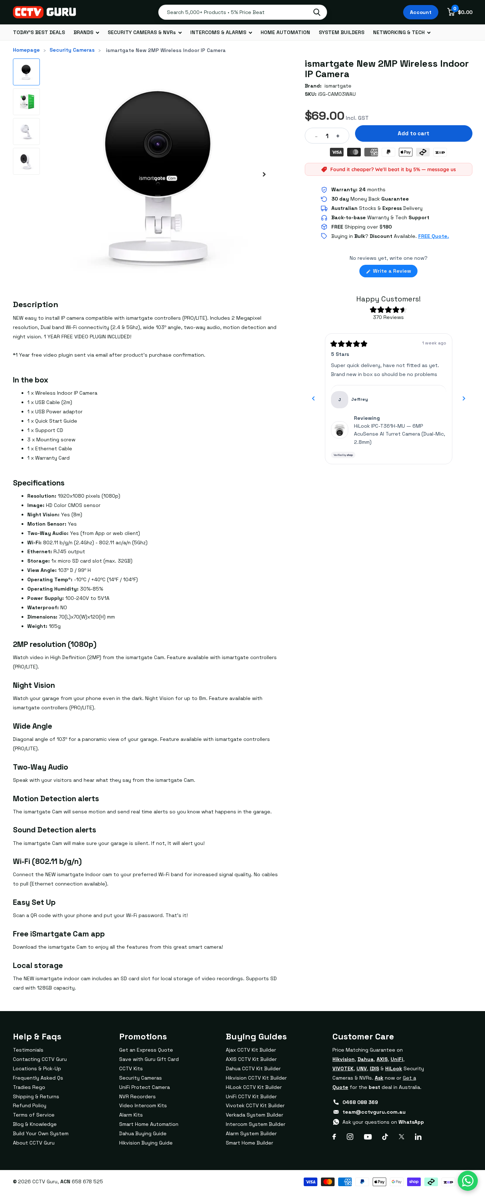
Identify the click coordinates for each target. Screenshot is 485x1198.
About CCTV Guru (34, 1143)
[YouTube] (368, 1137)
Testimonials (28, 1050)
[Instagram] (350, 1136)
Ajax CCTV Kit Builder (251, 1050)
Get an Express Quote (146, 1050)
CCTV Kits (131, 1068)
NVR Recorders (137, 1096)
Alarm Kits (131, 1115)
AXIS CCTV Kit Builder (251, 1059)
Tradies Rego (29, 1087)
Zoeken (317, 12)
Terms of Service (34, 1115)
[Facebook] (334, 1137)
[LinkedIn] (418, 1136)
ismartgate (338, 86)
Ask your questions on (383, 1122)
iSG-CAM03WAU (337, 94)
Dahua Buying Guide (143, 1133)
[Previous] (313, 398)
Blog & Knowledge (35, 1124)
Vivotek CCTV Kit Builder (255, 1105)
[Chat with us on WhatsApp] (468, 1181)
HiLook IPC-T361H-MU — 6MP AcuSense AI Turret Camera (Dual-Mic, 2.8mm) (399, 434)
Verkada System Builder (254, 1115)
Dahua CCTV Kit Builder (253, 1068)
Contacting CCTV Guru (40, 1059)
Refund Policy (29, 1105)
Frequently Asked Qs (38, 1078)
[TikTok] (385, 1136)
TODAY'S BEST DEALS (39, 32)
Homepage (26, 50)
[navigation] (26, 71)
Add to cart (413, 133)
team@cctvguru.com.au (374, 1112)
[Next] (463, 398)
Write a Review (395, 272)
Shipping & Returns (36, 1096)
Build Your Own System (41, 1133)
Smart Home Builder (249, 1143)
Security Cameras (72, 50)
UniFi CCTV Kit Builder (251, 1096)
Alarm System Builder (251, 1133)
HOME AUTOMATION (285, 32)
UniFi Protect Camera (144, 1087)
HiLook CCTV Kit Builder (254, 1087)
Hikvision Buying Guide (146, 1143)
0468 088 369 (360, 1102)
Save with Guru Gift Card (149, 1059)
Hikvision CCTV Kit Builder (256, 1078)
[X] (401, 1136)
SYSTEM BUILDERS (341, 32)
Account (421, 12)
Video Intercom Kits (143, 1105)
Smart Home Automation (148, 1124)
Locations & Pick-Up (37, 1068)
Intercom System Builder (255, 1124)
